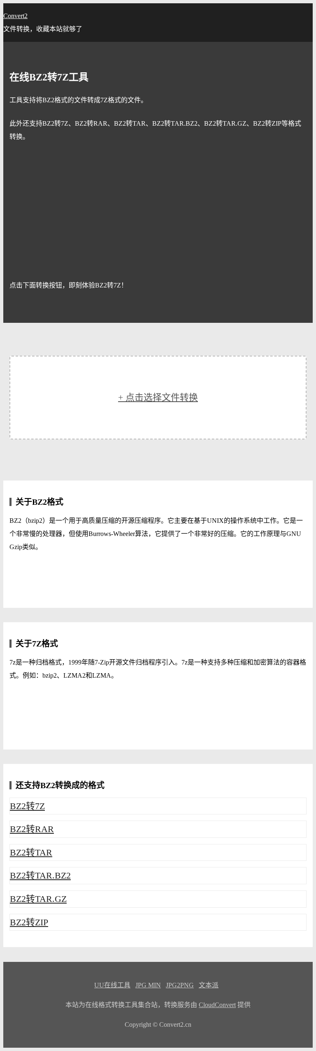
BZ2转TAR (31, 852)
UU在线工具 (112, 985)
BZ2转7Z (27, 806)
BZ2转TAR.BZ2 (40, 875)
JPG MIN (148, 985)
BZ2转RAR (32, 829)
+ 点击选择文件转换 (158, 397)
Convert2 (15, 15)
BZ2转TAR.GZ (38, 899)
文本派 (208, 985)
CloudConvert (217, 1004)
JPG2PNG (180, 985)
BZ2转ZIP (29, 922)
